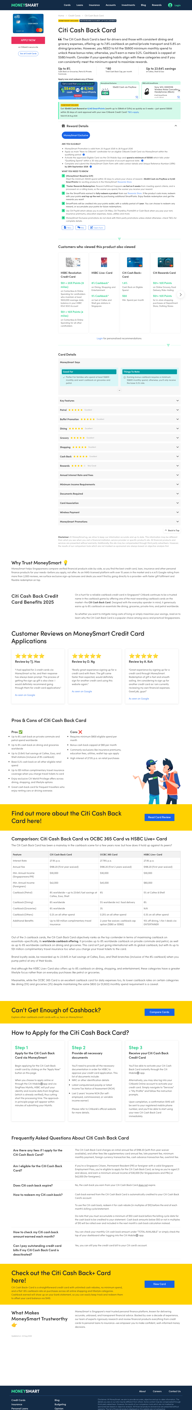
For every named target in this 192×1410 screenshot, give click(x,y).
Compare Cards (159, 1012)
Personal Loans (19, 1408)
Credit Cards (74, 15)
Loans (79, 4)
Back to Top (173, 530)
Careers (157, 1391)
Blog (143, 4)
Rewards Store (125, 181)
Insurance (94, 4)
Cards (67, 4)
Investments (128, 4)
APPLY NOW (28, 40)
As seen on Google (25, 694)
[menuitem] (67, 5)
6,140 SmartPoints (96, 108)
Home (61, 15)
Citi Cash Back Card (94, 15)
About (142, 1391)
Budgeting (60, 1404)
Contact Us (175, 1391)
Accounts (111, 4)
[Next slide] (179, 90)
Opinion (59, 1408)
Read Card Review (159, 817)
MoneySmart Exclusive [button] (76, 135)
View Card (159, 1284)
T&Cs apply (133, 112)
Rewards (157, 4)
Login (178, 5)
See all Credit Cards (28, 53)
